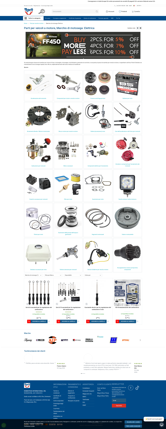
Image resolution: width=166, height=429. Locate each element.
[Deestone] (138, 343)
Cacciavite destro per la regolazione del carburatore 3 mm (98, 308)
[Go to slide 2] (83, 58)
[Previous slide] (25, 340)
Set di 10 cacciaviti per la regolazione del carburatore (68, 308)
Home (25, 23)
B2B (127, 5)
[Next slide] (140, 340)
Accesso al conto (28, 5)
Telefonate (86, 399)
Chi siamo (47, 18)
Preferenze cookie (29, 426)
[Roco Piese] (28, 11)
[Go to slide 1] (82, 58)
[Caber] (65, 343)
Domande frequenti (88, 391)
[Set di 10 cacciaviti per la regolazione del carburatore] (68, 292)
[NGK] (40, 343)
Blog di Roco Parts (103, 396)
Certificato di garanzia (75, 18)
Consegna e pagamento (59, 18)
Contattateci (86, 388)
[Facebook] (130, 387)
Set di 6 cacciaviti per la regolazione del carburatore (39, 308)
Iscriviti (119, 406)
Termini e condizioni (56, 392)
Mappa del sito (87, 394)
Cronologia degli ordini (47, 5)
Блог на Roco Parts (101, 389)
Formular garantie (103, 18)
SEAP (130, 5)
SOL (84, 402)
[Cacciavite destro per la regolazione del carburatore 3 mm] (97, 292)
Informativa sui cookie (57, 417)
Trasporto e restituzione (71, 397)
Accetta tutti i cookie (133, 422)
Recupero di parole (73, 401)
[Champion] (113, 343)
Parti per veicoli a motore (36, 23)
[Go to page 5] (84, 373)
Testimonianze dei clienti (58, 412)
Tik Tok (118, 18)
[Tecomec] (77, 343)
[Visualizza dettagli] (27, 304)
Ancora (26, 67)
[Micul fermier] (101, 343)
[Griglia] (140, 28)
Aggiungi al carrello (39, 321)
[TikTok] (137, 387)
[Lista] (137, 28)
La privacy (56, 408)
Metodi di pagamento (71, 392)
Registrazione (37, 5)
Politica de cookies (93, 421)
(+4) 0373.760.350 (120, 5)
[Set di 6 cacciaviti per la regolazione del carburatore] (38, 292)
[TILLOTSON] (28, 343)
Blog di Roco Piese (103, 393)
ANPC (84, 396)
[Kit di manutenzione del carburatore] (127, 292)
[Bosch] (126, 343)
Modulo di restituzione (90, 18)
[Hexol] (89, 343)
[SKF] (52, 343)
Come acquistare (58, 401)
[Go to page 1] (81, 373)
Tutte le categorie (34, 18)
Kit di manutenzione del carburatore (127, 307)
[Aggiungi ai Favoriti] (49, 321)
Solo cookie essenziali (133, 426)
